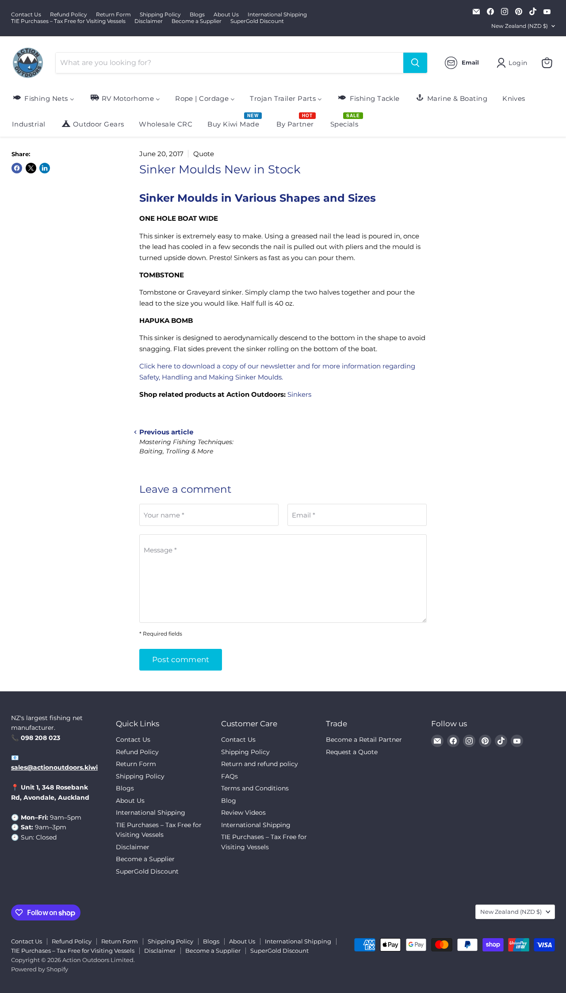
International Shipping (277, 15)
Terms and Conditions (255, 788)
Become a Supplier (197, 21)
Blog (228, 801)
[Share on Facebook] (16, 168)
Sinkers (299, 394)
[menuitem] (43, 97)
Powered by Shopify (39, 969)
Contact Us (26, 15)
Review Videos (243, 813)
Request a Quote (352, 752)
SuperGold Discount (257, 21)
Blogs (197, 15)
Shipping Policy (160, 15)
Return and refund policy (259, 764)
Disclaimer (148, 21)
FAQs (229, 776)
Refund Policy (68, 15)
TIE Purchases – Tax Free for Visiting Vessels (68, 21)
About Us (226, 15)
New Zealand (519, 26)
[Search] (415, 63)
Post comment (180, 659)
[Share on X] (31, 168)
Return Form (113, 15)
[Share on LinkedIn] (44, 168)
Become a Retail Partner (364, 740)
